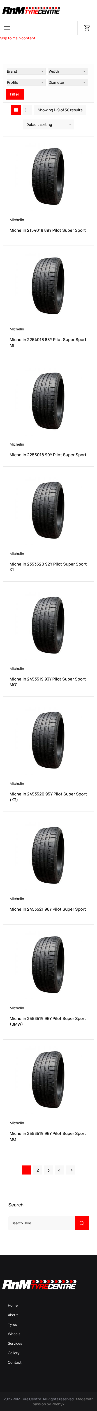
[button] (7, 28)
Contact (14, 1362)
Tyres (12, 1324)
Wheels (14, 1333)
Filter (14, 94)
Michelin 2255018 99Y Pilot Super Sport (48, 454)
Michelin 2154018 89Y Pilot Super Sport (48, 230)
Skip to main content (17, 38)
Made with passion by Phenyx (63, 1401)
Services (15, 1343)
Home (13, 1305)
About (13, 1314)
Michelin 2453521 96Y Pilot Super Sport (48, 909)
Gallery (13, 1352)
